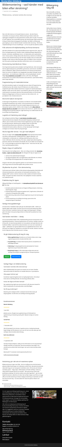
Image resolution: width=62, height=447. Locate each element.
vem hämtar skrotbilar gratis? (28, 118)
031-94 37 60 (17, 424)
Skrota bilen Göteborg (11, 1)
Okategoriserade (7, 383)
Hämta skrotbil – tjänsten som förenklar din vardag (15, 386)
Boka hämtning (16, 256)
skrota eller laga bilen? (21, 134)
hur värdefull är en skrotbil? (13, 75)
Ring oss (7, 256)
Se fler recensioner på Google (11, 355)
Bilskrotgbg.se (5, 439)
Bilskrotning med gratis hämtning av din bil (13, 385)
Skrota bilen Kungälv (7, 437)
